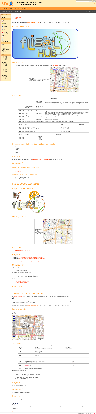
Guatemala (5, 33)
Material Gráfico (5, 49)
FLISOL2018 (4, 64)
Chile (4, 25)
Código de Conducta (6, 51)
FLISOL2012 (4, 71)
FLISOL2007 (4, 77)
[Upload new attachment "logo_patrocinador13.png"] (15, 404)
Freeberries (18, 171)
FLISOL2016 (4, 66)
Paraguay (5, 36)
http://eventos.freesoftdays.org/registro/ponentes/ (30, 257)
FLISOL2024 (4, 57)
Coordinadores (5, 45)
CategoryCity (15, 411)
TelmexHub (18, 17)
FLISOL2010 (4, 74)
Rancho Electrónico (20, 20)
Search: (74, 1)
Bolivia (4, 22)
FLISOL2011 (4, 72)
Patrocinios (4, 53)
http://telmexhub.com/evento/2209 (41, 159)
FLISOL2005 (4, 79)
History (89, 11)
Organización (5, 47)
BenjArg (73, 362)
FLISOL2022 (4, 59)
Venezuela (5, 41)
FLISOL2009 (4, 75)
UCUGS (16, 18)
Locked (85, 11)
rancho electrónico (18, 296)
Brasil (4, 23)
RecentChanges (22, 8)
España (4, 30)
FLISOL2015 (4, 68)
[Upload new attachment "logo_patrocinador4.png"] (17, 404)
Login (94, 3)
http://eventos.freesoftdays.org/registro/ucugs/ (30, 261)
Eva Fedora (18, 169)
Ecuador (5, 32)
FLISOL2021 (4, 61)
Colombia (5, 26)
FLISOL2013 (4, 70)
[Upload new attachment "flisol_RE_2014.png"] (13, 298)
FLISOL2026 (4, 8)
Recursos (4, 48)
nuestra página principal (33, 22)
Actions (94, 11)
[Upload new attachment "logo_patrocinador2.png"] (13, 404)
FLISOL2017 (4, 65)
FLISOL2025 (4, 56)
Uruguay (5, 39)
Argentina (5, 20)
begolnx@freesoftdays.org (22, 281)
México (4, 35)
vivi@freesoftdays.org (21, 282)
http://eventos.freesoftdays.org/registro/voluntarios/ (32, 258)
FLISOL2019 (4, 63)
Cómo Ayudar (6, 44)
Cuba (4, 29)
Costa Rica (5, 28)
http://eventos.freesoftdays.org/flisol (21, 250)
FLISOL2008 (4, 76)
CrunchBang (27, 365)
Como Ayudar (12, 8)
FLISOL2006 (4, 78)
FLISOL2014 (4, 11)
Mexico (9, 11)
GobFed (39, 356)
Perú (4, 38)
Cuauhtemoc (17, 11)
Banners (3, 50)
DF (12, 11)
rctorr (94, 413)
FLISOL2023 (4, 58)
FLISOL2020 (4, 62)
